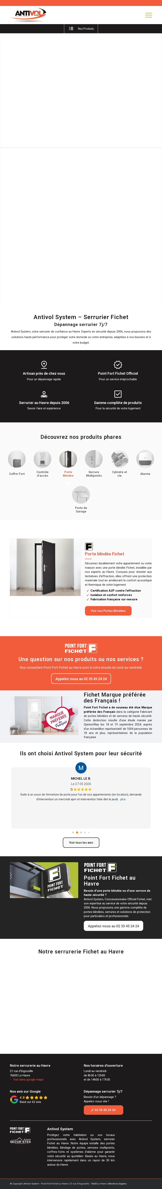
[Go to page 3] (85, 832)
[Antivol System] (34, 15)
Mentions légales (117, 1183)
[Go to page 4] (89, 832)
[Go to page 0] (73, 832)
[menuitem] (146, 15)
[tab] (17, 465)
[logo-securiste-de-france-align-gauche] (25, 1141)
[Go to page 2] (81, 832)
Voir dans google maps (28, 1079)
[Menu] (146, 15)
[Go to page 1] (77, 832)
